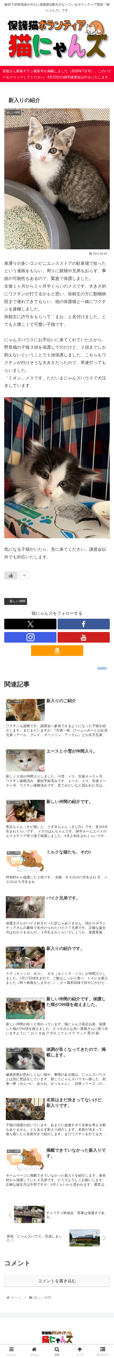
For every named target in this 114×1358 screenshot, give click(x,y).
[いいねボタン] (10, 575)
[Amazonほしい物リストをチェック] (57, 650)
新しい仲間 (17, 601)
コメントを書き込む (57, 1281)
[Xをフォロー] (30, 624)
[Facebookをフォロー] (84, 624)
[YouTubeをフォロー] (84, 637)
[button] (103, 911)
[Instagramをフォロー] (30, 637)
